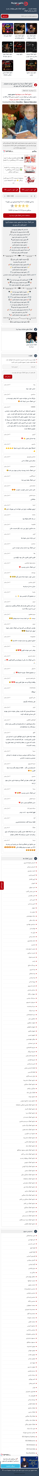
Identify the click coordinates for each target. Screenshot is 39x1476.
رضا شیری (32, 970)
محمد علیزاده (31, 1318)
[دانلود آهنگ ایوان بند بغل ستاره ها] (7, 47)
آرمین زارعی (32, 875)
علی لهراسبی (31, 1240)
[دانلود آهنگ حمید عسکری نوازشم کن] (19, 28)
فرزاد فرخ (32, 1248)
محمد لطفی (31, 1322)
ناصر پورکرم (32, 1379)
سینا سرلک (32, 1011)
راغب (33, 961)
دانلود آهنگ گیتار (30, 1109)
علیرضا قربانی (31, 1060)
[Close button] (37, 1455)
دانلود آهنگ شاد (30, 1146)
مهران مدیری (31, 1367)
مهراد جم (32, 1363)
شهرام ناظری (31, 1031)
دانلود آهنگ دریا (30, 1113)
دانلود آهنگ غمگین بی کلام (27, 1199)
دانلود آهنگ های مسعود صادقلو (26, 1150)
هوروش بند (32, 1396)
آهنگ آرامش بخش (29, 1068)
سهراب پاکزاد (31, 994)
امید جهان (32, 887)
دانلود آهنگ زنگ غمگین (28, 1195)
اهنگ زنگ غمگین (30, 1416)
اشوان (33, 883)
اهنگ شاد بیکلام (30, 1420)
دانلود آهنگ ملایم (30, 1191)
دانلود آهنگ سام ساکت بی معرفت (31, 37)
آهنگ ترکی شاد (8, 36)
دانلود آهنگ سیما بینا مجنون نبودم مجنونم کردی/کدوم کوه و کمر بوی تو (18, 85)
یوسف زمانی (31, 1400)
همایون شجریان (30, 1392)
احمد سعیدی (31, 871)
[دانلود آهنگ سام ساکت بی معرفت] (31, 28)
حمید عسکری (31, 953)
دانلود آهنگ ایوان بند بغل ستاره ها (7, 55)
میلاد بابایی (31, 1375)
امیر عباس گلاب (30, 891)
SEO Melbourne (30, 1441)
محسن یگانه (31, 1301)
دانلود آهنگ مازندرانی (29, 1183)
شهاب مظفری (31, 1023)
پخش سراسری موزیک (29, 1433)
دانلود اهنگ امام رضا (29, 1080)
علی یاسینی (31, 1244)
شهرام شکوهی (31, 1027)
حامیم (33, 945)
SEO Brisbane (30, 1445)
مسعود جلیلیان (30, 1338)
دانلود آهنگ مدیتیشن (28, 1216)
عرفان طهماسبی (30, 1039)
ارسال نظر (7, 377)
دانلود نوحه (19, 54)
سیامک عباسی (31, 998)
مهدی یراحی (31, 1359)
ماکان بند (32, 1273)
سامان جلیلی (31, 990)
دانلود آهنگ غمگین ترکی (28, 1175)
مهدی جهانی (31, 1350)
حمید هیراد (32, 957)
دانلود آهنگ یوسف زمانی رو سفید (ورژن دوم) (31, 56)
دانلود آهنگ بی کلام (29, 1203)
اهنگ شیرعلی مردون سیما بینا (31, 346)
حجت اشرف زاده (30, 949)
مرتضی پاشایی (31, 1330)
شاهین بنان (31, 1019)
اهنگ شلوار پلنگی (30, 1424)
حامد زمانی (32, 937)
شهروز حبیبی (31, 1035)
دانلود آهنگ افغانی (29, 1224)
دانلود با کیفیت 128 (10, 190)
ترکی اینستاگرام (30, 1076)
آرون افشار (32, 879)
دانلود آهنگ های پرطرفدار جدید (16, 9)
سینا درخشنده (31, 1006)
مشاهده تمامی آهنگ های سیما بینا (20, 215)
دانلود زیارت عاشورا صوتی (31, 74)
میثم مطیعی (31, 1371)
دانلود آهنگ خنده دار (29, 1117)
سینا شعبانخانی (30, 1015)
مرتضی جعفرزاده (30, 1334)
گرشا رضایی (32, 1264)
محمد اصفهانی (31, 1305)
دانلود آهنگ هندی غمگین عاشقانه (7, 74)
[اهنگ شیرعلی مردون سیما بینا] (31, 337)
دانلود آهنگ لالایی (30, 1142)
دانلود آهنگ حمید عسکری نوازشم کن (19, 37)
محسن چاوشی (31, 1293)
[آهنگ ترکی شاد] (7, 28)
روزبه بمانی (32, 982)
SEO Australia (30, 1449)
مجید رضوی (31, 1285)
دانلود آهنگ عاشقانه (29, 1179)
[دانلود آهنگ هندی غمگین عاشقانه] (7, 65)
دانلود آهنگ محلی (30, 1171)
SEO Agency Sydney (28, 1437)
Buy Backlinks (30, 1453)
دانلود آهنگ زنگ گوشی (28, 1166)
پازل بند (33, 933)
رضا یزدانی (32, 978)
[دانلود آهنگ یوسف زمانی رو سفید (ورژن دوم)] (31, 47)
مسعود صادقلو (31, 1342)
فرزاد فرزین (32, 1252)
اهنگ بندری (31, 1412)
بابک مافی (32, 920)
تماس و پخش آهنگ (30, 11)
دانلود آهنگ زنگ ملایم (28, 1125)
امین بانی (32, 900)
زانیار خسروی (31, 986)
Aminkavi (21, 1473)
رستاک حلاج (31, 965)
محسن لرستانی (30, 1297)
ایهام (33, 908)
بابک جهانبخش (30, 916)
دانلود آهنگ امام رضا (29, 1138)
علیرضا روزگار (31, 1052)
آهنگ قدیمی (31, 1072)
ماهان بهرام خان (30, 1277)
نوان (34, 1387)
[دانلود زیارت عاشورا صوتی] (31, 65)
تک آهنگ (25, 91)
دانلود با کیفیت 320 (28, 190)
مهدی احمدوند (31, 1346)
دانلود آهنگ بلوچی (29, 1162)
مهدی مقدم (31, 1355)
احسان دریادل (31, 867)
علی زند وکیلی (31, 1064)
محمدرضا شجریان (30, 1309)
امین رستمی (31, 904)
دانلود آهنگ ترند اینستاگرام (27, 1220)
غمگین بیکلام (31, 1089)
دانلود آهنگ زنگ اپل (29, 1187)
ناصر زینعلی (32, 1383)
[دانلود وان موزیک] (19, 4)
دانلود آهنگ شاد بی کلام (28, 1154)
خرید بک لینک (31, 1429)
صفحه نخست (32, 9)
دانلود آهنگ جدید (26, 94)
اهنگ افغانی (31, 1404)
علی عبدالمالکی (30, 1236)
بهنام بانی (32, 928)
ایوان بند (32, 912)
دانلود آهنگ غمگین (29, 1084)
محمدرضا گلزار (31, 1314)
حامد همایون (31, 941)
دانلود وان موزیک (14, 100)
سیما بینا (31, 91)
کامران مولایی (31, 1260)
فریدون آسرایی (31, 1256)
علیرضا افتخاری (30, 1047)
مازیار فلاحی (31, 1268)
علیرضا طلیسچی (30, 1056)
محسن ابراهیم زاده (29, 1289)
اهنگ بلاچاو (31, 1408)
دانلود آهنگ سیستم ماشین (27, 1121)
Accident (23, 1473)
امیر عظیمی (31, 896)
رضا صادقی (32, 974)
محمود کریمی (31, 1326)
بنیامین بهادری (31, 924)
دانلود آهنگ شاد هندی (28, 1130)
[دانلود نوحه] (19, 47)
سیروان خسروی (30, 1002)
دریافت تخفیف (10, 1466)
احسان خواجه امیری (29, 863)
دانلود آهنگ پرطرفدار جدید (27, 1158)
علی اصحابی (31, 1043)
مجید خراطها (31, 1281)
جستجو (5, 16)
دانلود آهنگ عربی (30, 1212)
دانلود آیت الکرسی (30, 1134)
